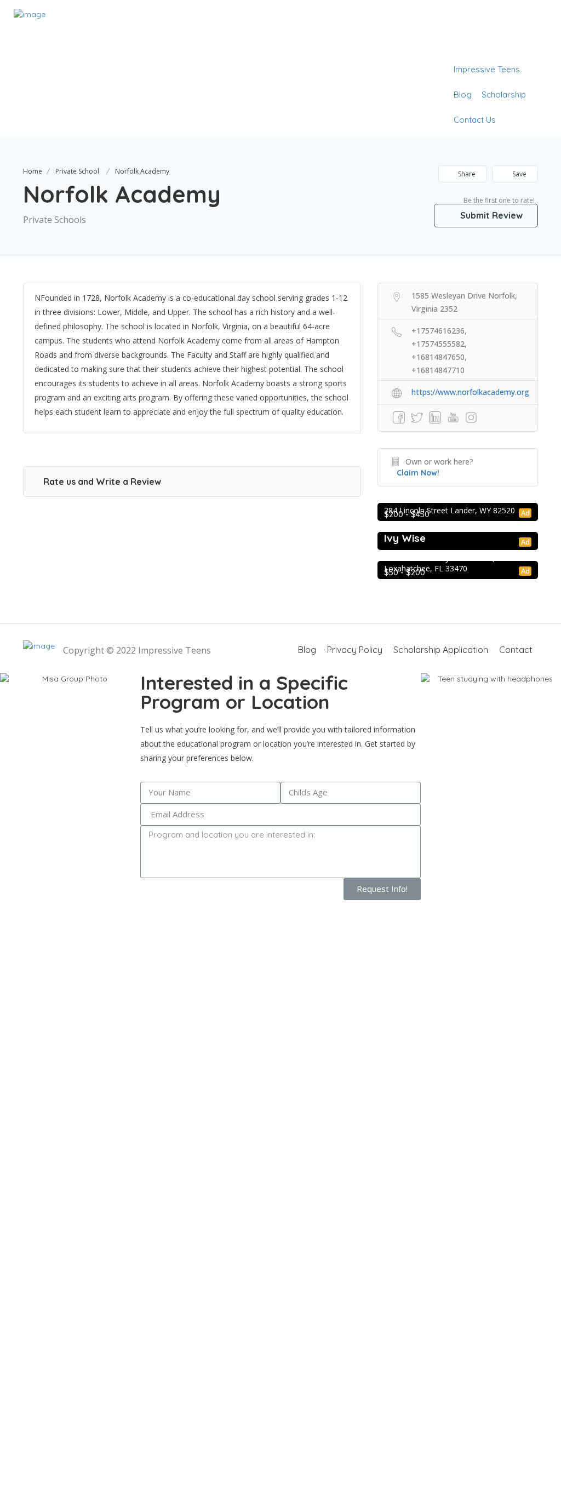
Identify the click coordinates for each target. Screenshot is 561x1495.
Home (32, 171)
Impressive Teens (487, 69)
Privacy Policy (354, 649)
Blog (463, 94)
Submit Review (490, 215)
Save (518, 174)
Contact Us (475, 119)
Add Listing (513, 44)
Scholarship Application (440, 649)
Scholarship (504, 94)
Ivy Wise (405, 538)
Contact (516, 649)
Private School (77, 171)
